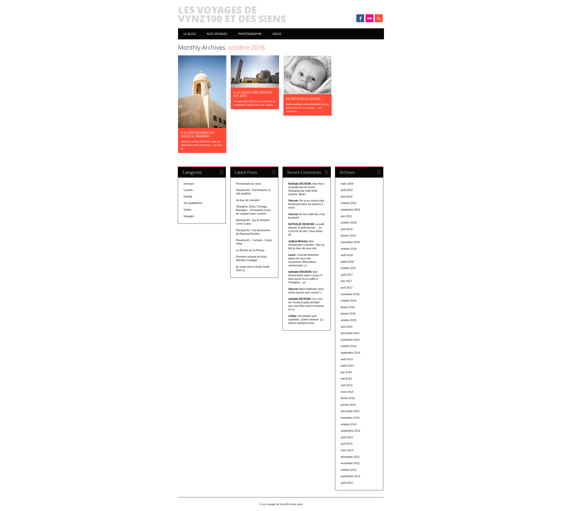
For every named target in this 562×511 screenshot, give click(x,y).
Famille (188, 196)
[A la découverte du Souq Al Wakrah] (202, 127)
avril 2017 (347, 287)
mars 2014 (347, 391)
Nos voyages (217, 34)
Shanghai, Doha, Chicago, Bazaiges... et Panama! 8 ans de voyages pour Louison (253, 210)
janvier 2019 (348, 235)
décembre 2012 (350, 456)
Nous (277, 34)
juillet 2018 (347, 261)
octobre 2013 (349, 424)
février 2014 (348, 398)
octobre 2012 (349, 469)
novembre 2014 (350, 339)
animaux (189, 183)
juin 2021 (346, 216)
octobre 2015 (349, 320)
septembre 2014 (350, 352)
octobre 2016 (349, 300)
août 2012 (347, 482)
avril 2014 (347, 385)
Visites (187, 209)
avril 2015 (347, 326)
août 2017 (347, 274)
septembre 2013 (350, 430)
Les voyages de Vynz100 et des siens (232, 14)
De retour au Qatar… (304, 98)
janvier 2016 (348, 313)
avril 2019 (347, 229)
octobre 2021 (349, 203)
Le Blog (190, 34)
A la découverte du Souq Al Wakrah (198, 134)
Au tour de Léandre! (248, 200)
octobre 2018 (349, 248)
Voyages (189, 216)
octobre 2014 (349, 346)
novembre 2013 (350, 417)
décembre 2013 (350, 411)
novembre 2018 (350, 242)
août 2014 (347, 359)
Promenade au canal (248, 183)
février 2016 (348, 307)
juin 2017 (346, 281)
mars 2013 (347, 450)
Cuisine (188, 190)
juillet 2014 (347, 365)
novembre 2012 (350, 463)
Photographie (250, 34)
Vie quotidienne (193, 203)
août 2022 (347, 190)
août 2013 (347, 437)
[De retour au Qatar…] (307, 93)
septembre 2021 (350, 209)
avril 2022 (347, 196)
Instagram (369, 18)
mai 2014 (346, 378)
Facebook (360, 18)
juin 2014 (346, 372)
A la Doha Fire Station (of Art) (252, 94)
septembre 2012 (350, 476)
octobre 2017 (349, 268)
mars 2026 (347, 183)
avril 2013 (347, 443)
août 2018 (347, 255)
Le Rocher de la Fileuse (250, 250)
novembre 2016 (350, 294)
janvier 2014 (348, 404)
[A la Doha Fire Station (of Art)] (255, 86)
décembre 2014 (350, 333)
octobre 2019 (349, 222)
